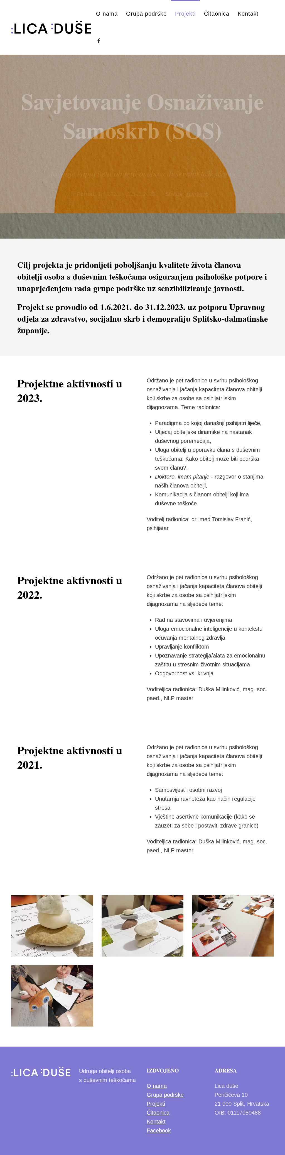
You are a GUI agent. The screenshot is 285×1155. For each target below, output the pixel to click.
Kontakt (248, 14)
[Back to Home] (51, 27)
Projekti (185, 14)
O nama (107, 14)
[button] (52, 926)
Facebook (159, 1130)
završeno (197, 194)
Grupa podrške (146, 14)
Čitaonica (216, 14)
